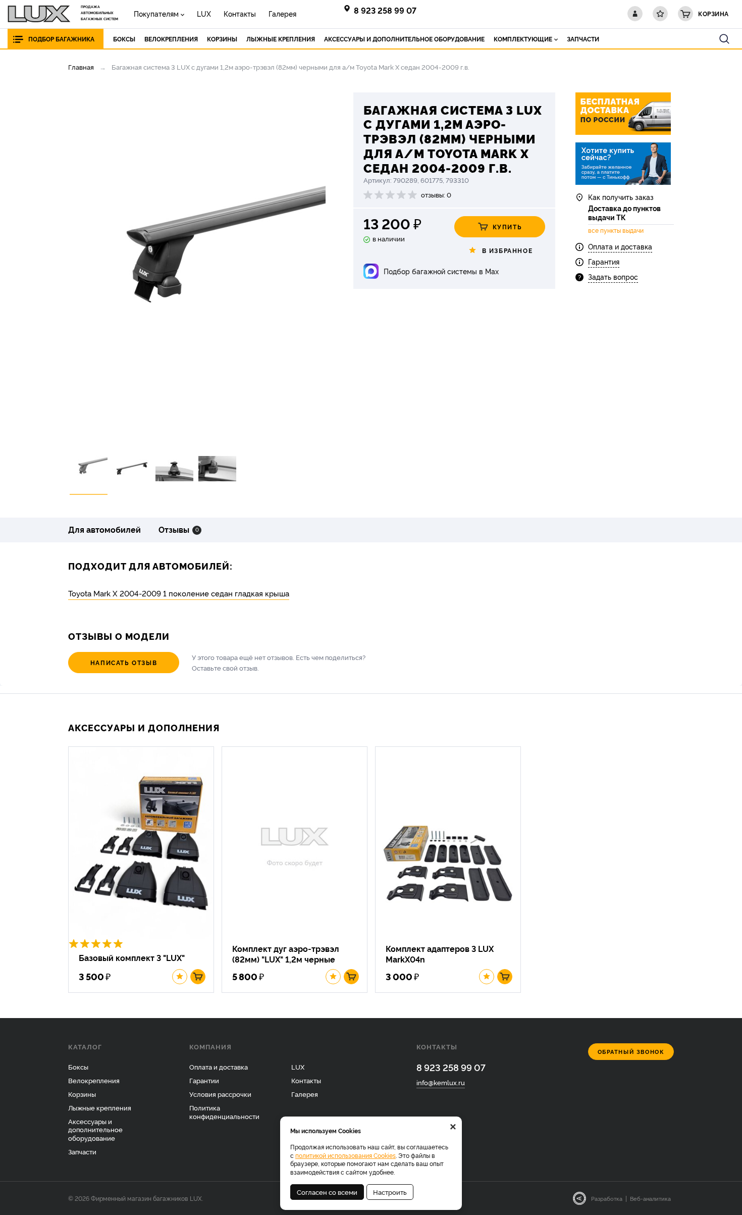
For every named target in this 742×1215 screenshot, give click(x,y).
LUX (204, 13)
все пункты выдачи (616, 230)
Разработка (606, 1198)
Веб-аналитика (650, 1198)
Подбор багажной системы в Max (441, 271)
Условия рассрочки (220, 1093)
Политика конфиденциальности (224, 1112)
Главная (81, 66)
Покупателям (156, 13)
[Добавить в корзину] (197, 976)
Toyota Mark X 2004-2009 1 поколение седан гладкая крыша (178, 593)
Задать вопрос (613, 276)
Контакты (240, 13)
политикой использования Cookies (345, 1155)
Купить (507, 226)
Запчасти (82, 1151)
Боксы (78, 1066)
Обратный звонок (631, 1051)
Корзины (82, 1093)
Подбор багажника (61, 38)
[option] (197, 264)
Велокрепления (94, 1080)
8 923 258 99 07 (385, 10)
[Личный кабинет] (635, 13)
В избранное (507, 250)
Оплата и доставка (620, 246)
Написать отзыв (123, 662)
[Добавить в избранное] (179, 976)
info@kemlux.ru (440, 1082)
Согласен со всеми (327, 1191)
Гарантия (603, 261)
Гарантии (204, 1080)
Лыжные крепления (99, 1107)
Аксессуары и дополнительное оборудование (95, 1130)
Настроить (390, 1191)
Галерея (282, 13)
